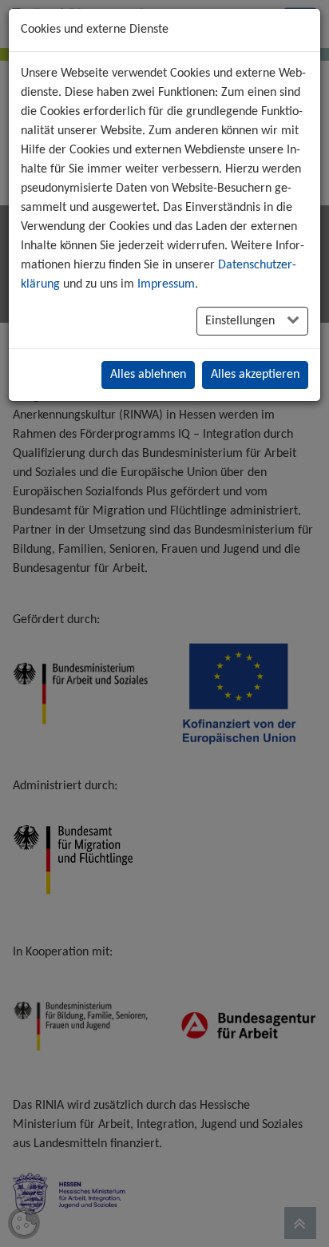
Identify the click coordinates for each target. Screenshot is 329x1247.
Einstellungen (241, 321)
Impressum (166, 284)
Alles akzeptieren (255, 374)
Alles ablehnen (148, 374)
